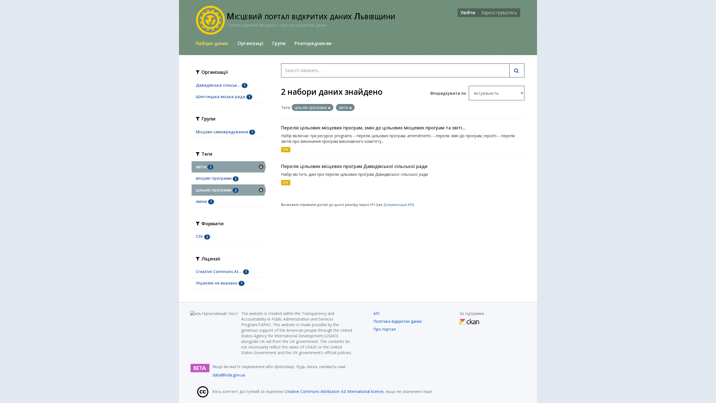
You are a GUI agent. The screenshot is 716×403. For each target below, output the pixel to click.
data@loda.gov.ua (229, 375)
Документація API (398, 204)
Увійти (467, 13)
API (372, 204)
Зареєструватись (499, 13)
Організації (250, 43)
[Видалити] (329, 108)
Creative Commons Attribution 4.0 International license (333, 391)
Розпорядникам (313, 43)
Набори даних (212, 43)
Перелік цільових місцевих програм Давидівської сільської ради (354, 166)
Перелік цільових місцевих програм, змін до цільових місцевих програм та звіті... (373, 128)
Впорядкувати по (448, 93)
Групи (279, 43)
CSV (285, 149)
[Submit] (516, 70)
